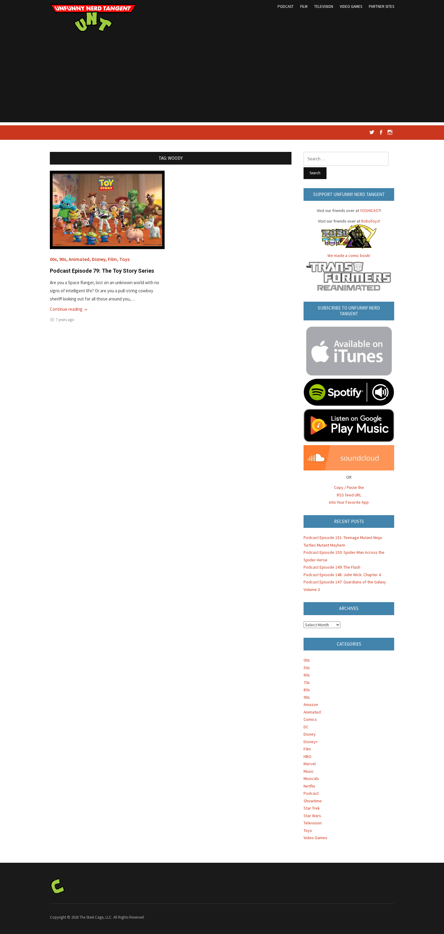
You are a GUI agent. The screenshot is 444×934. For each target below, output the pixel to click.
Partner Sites (381, 6)
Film (303, 6)
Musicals (311, 778)
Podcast (286, 6)
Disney (98, 259)
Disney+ (311, 741)
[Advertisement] (222, 80)
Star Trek (312, 808)
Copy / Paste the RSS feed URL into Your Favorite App (349, 495)
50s (307, 667)
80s (307, 689)
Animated (79, 259)
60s (307, 675)
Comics (310, 719)
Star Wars (312, 815)
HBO (307, 756)
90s (62, 259)
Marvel (310, 763)
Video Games (351, 6)
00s (53, 259)
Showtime (313, 801)
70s (307, 682)
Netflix (309, 786)
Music (309, 771)
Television (323, 6)
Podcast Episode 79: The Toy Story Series (102, 271)
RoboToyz (370, 221)
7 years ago (65, 319)
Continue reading (69, 309)
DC (306, 727)
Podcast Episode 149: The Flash (332, 567)
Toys (124, 259)
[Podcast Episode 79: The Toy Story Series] (107, 209)
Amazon (311, 704)
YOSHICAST (370, 210)
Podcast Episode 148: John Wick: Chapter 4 (342, 574)
